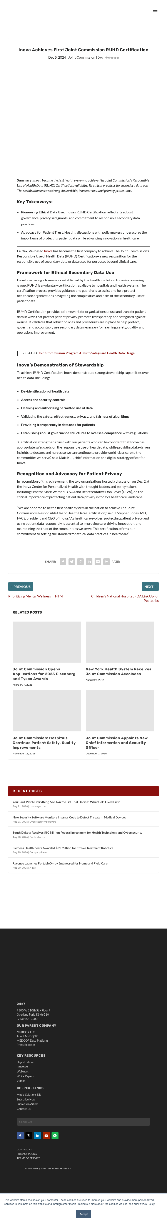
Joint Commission (81, 57)
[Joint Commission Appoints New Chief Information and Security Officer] (120, 710)
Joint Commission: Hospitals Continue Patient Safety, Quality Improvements (44, 743)
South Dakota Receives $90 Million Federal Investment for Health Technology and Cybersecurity (77, 832)
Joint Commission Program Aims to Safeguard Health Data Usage (86, 353)
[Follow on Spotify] (55, 1135)
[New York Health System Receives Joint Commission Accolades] (120, 642)
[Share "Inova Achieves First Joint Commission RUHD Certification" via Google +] (80, 561)
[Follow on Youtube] (46, 1135)
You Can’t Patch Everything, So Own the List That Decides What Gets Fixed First (66, 802)
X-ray (33, 867)
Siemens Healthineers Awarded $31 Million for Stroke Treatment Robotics (63, 848)
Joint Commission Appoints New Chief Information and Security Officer (117, 743)
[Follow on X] (28, 1135)
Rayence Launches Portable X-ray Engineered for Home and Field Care (60, 863)
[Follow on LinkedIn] (37, 1135)
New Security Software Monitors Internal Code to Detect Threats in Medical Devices (69, 817)
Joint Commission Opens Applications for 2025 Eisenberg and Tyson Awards (44, 674)
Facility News (37, 837)
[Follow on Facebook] (20, 1135)
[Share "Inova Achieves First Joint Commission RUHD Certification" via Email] (98, 561)
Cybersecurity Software (43, 821)
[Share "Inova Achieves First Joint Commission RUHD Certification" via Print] (106, 561)
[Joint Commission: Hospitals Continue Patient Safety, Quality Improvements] (47, 710)
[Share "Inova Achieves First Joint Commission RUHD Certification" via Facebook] (63, 561)
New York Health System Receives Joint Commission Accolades (118, 671)
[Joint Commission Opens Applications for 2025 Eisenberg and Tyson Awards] (47, 642)
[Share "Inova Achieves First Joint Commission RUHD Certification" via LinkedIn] (89, 561)
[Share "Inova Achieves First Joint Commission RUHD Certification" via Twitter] (71, 561)
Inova (48, 251)
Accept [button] (84, 1214)
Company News (38, 852)
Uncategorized (38, 806)
